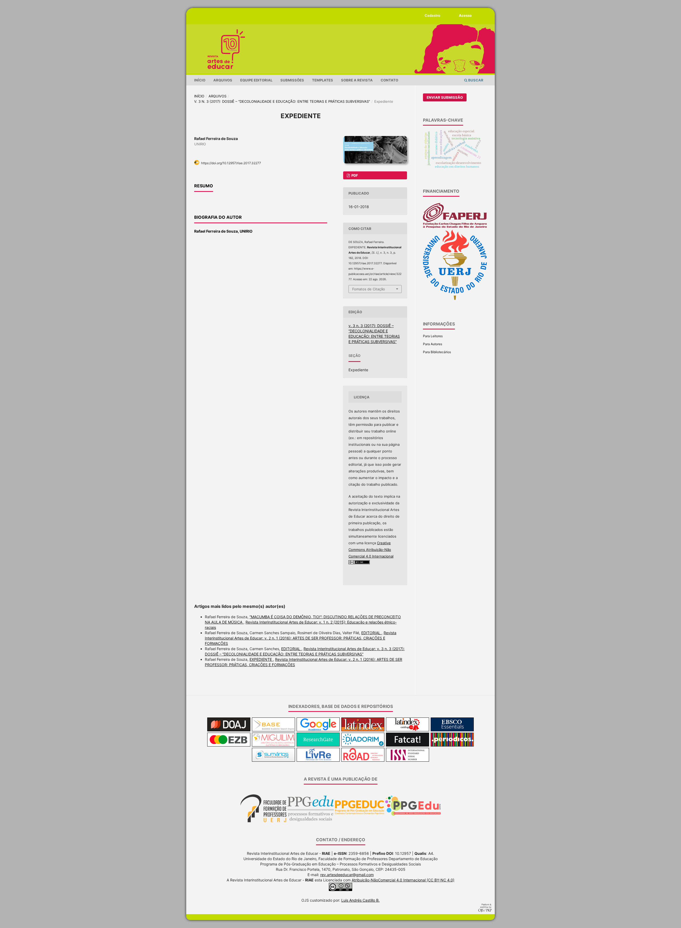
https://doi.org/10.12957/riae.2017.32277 (231, 163)
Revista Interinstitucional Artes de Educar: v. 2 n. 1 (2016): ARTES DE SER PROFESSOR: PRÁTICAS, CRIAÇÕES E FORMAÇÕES (300, 638)
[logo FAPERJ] (455, 227)
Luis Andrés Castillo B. (360, 900)
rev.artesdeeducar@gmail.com (347, 874)
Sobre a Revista (357, 80)
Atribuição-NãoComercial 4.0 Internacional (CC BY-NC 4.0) (403, 880)
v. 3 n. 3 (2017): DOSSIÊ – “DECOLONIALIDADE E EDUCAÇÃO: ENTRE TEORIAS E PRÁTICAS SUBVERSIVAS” (282, 101)
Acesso (465, 15)
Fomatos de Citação (368, 289)
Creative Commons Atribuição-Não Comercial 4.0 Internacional (370, 549)
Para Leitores (433, 336)
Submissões (292, 80)
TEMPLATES (322, 80)
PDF (354, 175)
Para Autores (432, 344)
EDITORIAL (371, 632)
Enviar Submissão (445, 97)
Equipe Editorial (256, 80)
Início (199, 80)
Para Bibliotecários (437, 352)
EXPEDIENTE (261, 659)
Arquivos (222, 80)
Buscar (475, 80)
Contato (389, 80)
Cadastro (432, 15)
